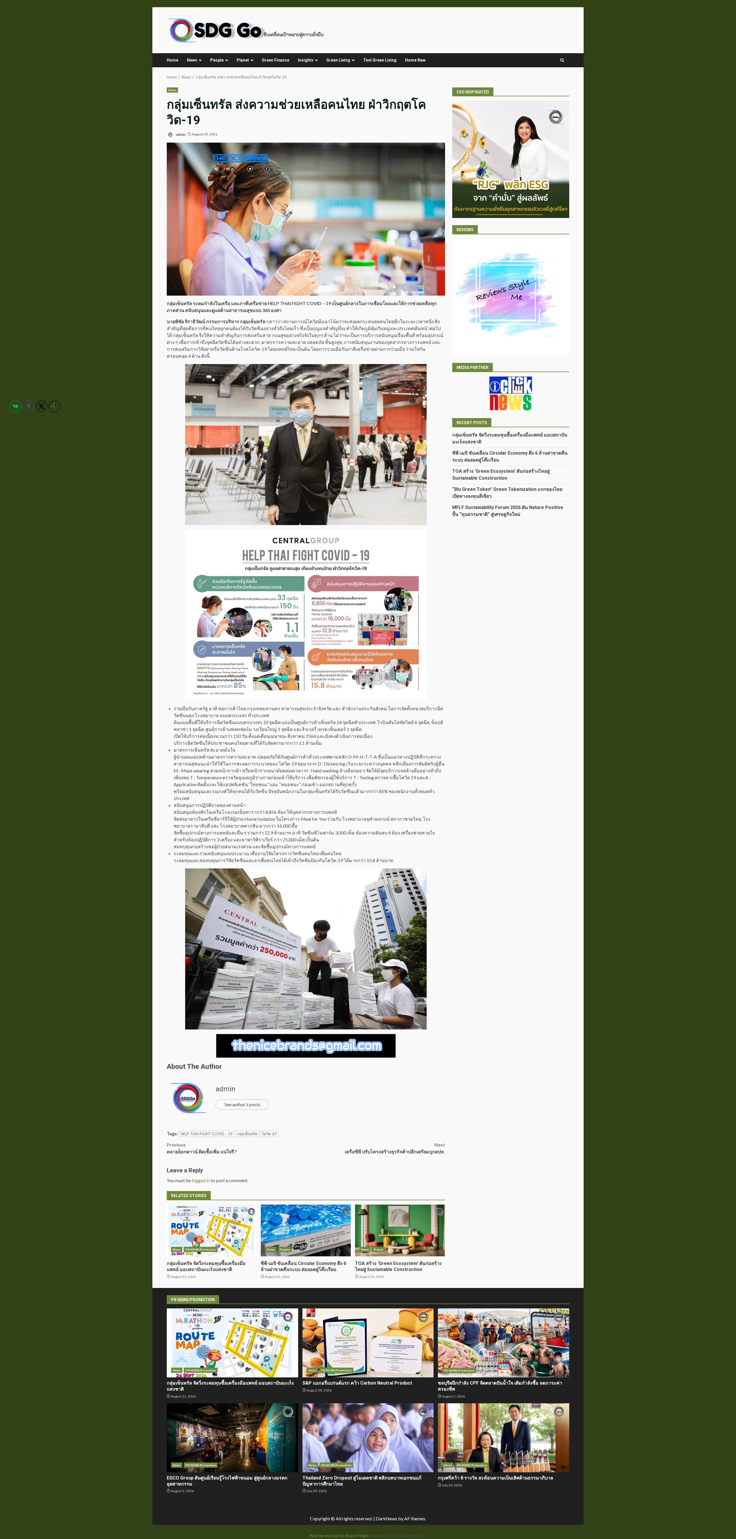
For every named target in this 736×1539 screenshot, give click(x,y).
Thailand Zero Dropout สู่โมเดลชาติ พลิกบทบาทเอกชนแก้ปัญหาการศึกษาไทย (368, 1437)
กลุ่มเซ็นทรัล (247, 1134)
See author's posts (242, 1104)
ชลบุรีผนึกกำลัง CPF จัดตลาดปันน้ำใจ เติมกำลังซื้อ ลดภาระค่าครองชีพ (503, 1342)
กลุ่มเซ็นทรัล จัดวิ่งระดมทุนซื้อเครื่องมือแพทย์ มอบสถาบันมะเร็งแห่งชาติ (211, 1230)
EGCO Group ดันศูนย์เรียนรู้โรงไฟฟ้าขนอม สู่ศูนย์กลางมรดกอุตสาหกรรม (232, 1437)
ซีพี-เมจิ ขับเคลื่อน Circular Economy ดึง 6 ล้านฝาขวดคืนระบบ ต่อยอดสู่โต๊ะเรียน (305, 1230)
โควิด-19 (269, 1134)
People (217, 60)
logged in (201, 1180)
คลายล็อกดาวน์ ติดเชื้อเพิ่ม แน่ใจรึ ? (202, 1148)
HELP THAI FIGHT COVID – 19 (207, 1134)
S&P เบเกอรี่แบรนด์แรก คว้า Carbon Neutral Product (368, 1342)
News (192, 60)
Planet (243, 60)
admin (180, 134)
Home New (415, 60)
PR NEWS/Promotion (200, 1249)
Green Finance (275, 60)
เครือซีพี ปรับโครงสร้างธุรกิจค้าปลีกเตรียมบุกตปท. (395, 1148)
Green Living (338, 60)
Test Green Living (379, 60)
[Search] (562, 60)
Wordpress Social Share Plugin (339, 1535)
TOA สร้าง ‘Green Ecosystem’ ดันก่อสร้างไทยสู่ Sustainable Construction (400, 1230)
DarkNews (386, 1518)
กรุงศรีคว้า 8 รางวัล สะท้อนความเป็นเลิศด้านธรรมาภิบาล (503, 1437)
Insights (305, 60)
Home (172, 60)
